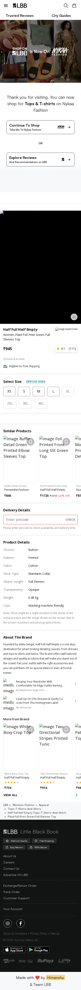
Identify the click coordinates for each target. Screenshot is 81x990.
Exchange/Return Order (20, 885)
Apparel (44, 805)
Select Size (12, 381)
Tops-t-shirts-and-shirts (24, 808)
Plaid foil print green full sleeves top (32, 816)
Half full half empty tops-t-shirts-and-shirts (37, 812)
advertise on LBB (15, 875)
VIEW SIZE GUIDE (35, 381)
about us (9, 856)
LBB (5, 805)
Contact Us (11, 868)
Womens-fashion (23, 805)
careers (8, 862)
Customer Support (16, 898)
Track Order (11, 892)
